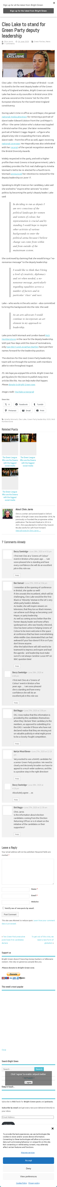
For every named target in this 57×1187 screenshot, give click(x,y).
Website (35, 902)
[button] (52, 1128)
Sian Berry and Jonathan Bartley (22, 347)
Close (4, 1050)
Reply (17, 575)
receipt (14, 147)
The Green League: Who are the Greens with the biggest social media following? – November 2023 (28, 464)
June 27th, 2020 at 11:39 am (35, 807)
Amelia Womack (11, 419)
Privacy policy (34, 1183)
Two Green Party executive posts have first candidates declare (13, 940)
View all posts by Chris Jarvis (28, 531)
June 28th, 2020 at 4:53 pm (41, 551)
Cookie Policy (21, 1183)
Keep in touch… (8, 1086)
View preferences (28, 1176)
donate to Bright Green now (21, 384)
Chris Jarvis (8, 41)
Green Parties (39, 41)
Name (34, 889)
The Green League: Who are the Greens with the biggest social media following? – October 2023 (10, 499)
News (48, 41)
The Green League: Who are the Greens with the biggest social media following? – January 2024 (10, 464)
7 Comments (9, 44)
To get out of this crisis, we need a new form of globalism (43, 940)
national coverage (11, 143)
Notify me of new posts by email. (19, 908)
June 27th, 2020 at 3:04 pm (36, 583)
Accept (28, 1160)
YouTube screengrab (24, 392)
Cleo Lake (22, 419)
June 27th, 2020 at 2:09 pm (35, 710)
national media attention (14, 117)
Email (34, 895)
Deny (28, 1168)
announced (16, 174)
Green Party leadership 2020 (39, 419)
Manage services (28, 1153)
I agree (28, 1082)
